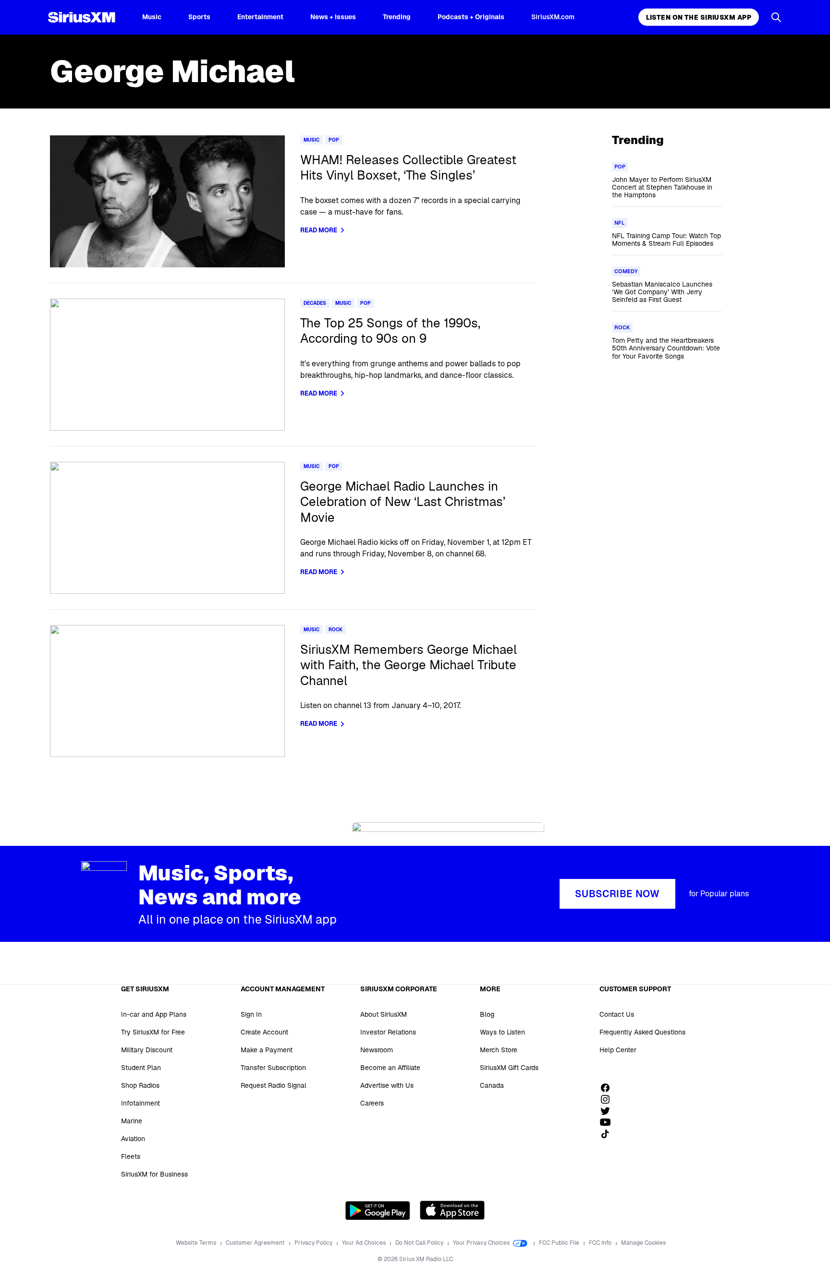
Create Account (264, 1032)
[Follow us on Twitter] (608, 1111)
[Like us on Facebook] (608, 1088)
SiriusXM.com (552, 16)
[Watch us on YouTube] (608, 1122)
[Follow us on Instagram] (608, 1099)
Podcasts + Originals (471, 16)
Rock (335, 629)
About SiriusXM (383, 1014)
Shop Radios (140, 1085)
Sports (199, 16)
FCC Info (601, 1243)
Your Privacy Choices (482, 1243)
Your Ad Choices (364, 1243)
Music (151, 16)
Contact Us (616, 1014)
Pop (334, 140)
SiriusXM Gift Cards (509, 1067)
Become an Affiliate (390, 1067)
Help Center (617, 1050)
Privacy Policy (314, 1243)
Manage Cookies (643, 1243)
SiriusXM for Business (154, 1174)
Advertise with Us (387, 1085)
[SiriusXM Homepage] (81, 17)
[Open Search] (776, 17)
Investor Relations (388, 1032)
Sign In (251, 1014)
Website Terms (197, 1243)
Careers (372, 1103)
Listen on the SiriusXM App (698, 17)
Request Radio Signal (273, 1085)
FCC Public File (560, 1243)
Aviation (133, 1138)
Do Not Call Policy (420, 1243)
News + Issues (333, 16)
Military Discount (146, 1050)
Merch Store (498, 1050)
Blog (487, 1014)
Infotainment (140, 1103)
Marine (131, 1121)
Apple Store (452, 1210)
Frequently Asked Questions (642, 1032)
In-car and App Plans (153, 1014)
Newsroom (376, 1050)
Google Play (377, 1210)
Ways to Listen (502, 1032)
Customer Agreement (256, 1243)
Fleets (130, 1156)
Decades (315, 303)
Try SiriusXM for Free (153, 1032)
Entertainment (260, 16)
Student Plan (141, 1067)
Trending (397, 16)
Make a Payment (267, 1050)
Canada (492, 1085)
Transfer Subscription (273, 1067)
